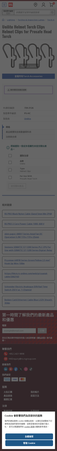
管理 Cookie (29, 443)
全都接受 (29, 436)
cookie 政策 (29, 426)
